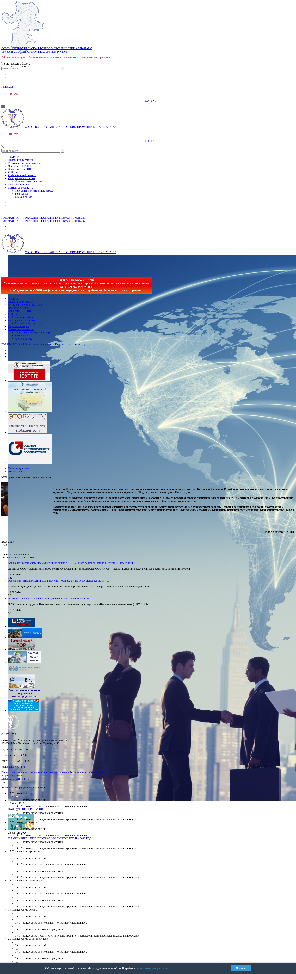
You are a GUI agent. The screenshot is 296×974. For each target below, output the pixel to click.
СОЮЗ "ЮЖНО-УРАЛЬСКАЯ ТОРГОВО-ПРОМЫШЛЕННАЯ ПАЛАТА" (46, 48)
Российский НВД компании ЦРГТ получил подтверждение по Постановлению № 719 (58, 580)
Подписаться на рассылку (70, 217)
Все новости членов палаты (17, 557)
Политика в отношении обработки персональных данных (35, 772)
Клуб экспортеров (18, 184)
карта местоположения (14, 749)
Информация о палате (21, 468)
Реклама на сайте (80, 772)
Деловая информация (20, 159)
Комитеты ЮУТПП (19, 169)
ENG (154, 100)
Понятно (241, 968)
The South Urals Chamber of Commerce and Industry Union (34, 51)
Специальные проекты (21, 178)
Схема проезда (23, 196)
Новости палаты (17, 471)
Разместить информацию (39, 217)
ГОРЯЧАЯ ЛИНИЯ (12, 217)
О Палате (13, 172)
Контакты (7, 86)
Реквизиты (21, 193)
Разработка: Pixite (11, 775)
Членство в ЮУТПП (20, 166)
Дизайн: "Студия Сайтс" (15, 778)
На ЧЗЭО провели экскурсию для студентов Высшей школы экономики (50, 598)
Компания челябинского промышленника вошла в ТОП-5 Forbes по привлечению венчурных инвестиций (70, 562)
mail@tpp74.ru (17, 766)
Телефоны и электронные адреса (34, 190)
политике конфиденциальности (152, 968)
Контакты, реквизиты (21, 187)
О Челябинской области (22, 175)
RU (147, 100)
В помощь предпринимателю (25, 162)
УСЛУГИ (13, 156)
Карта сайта (97, 772)
